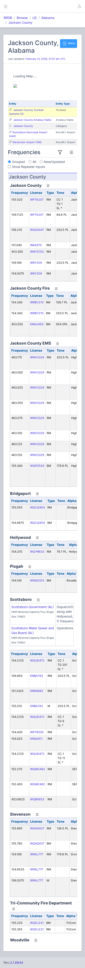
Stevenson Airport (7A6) (27, 142)
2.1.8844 (16, 962)
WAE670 (36, 245)
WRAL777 (36, 854)
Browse (22, 18)
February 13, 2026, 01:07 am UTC (45, 58)
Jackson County (20, 22)
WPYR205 (37, 732)
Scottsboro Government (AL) (32, 607)
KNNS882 (36, 691)
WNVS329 (37, 357)
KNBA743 (36, 675)
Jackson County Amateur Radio (32, 119)
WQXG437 (37, 828)
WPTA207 (37, 199)
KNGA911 (36, 738)
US (34, 18)
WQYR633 (37, 551)
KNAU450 (37, 324)
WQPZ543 (37, 465)
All (34, 162)
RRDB (8, 18)
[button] (79, 6)
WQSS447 (37, 229)
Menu (71, 43)
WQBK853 (37, 799)
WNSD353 (37, 580)
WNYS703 (37, 251)
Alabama (47, 18)
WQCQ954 (37, 507)
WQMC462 (37, 769)
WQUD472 (37, 660)
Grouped (18, 162)
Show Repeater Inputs (28, 167)
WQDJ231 (37, 923)
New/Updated (54, 162)
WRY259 (36, 262)
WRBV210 (37, 302)
